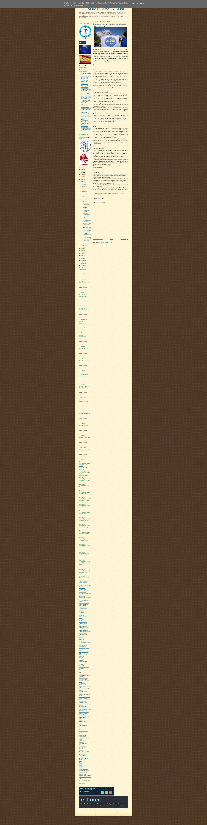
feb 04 (84, 245)
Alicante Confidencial (83, 581)
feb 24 (84, 201)
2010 (82, 260)
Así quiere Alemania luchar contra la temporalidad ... (87, 224)
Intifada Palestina (82, 701)
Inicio (111, 239)
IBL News (81, 690)
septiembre (84, 188)
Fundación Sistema (83, 679)
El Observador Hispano (86, 85)
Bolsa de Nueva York (83, 607)
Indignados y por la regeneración (83, 692)
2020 (82, 177)
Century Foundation (83, 616)
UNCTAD (81, 763)
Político (80, 739)
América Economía (83, 584)
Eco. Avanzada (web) (83, 645)
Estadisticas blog (82, 783)
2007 (82, 265)
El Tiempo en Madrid (83, 467)
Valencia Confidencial (83, 769)
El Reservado (81, 656)
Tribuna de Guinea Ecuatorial (85, 124)
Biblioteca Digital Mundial (84, 603)
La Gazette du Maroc (83, 702)
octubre (83, 186)
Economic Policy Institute (84, 648)
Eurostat (80, 669)
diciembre (84, 183)
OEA (80, 727)
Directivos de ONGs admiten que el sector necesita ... (87, 229)
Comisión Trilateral (83, 622)
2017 (82, 248)
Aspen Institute (82, 588)
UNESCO (81, 765)
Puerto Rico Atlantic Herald (85, 118)
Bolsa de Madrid (82, 605)
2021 (82, 176)
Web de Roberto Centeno (84, 770)
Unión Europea (100, 194)
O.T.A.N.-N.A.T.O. (83, 725)
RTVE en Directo (82, 746)
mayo (83, 189)
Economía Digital (82, 646)
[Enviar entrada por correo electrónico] (113, 193)
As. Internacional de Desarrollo (85, 586)
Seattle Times (81, 748)
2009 (82, 262)
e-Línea (80, 643)
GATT (80, 682)
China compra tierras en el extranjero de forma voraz (87, 239)
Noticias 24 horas (82, 723)
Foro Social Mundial (83, 673)
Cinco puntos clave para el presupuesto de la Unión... (87, 234)
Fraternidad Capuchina (83, 678)
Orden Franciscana (82, 735)
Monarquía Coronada (83, 713)
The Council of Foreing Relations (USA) (83, 755)
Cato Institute (81, 615)
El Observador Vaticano (86, 93)
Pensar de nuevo (82, 736)
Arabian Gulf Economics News (86, 74)
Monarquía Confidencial (84, 712)
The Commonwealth (83, 752)
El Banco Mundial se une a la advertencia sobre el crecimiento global (86, 77)
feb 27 (84, 196)
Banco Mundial (82, 596)
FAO (80, 671)
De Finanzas (81, 641)
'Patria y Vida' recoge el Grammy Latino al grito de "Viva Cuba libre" (86, 83)
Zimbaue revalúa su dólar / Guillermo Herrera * (86, 102)
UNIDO (80, 767)
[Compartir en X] (119, 193)
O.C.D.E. (81, 724)
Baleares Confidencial (83, 590)
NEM (82, 104)
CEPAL (80, 618)
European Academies (83, 665)
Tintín (80, 761)
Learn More (135, 3)
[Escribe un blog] (117, 193)
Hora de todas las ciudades (84, 688)
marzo (83, 191)
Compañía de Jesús (83, 626)
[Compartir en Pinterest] (123, 193)
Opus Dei (81, 733)
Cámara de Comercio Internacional (83, 609)
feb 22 (84, 243)
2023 (82, 174)
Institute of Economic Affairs (84, 697)
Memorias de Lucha (83, 710)
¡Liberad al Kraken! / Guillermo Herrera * (85, 121)
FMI (80, 672)
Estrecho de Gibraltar (83, 661)
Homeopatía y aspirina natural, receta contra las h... (86, 215)
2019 (82, 179)
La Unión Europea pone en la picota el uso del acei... (87, 220)
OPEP (80, 732)
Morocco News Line (83, 714)
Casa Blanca (81, 612)
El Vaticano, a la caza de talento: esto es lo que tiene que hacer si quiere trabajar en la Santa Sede (86, 96)
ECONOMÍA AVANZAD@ (102, 8)
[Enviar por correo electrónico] (115, 193)
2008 (82, 263)
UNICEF (81, 766)
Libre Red (81, 705)
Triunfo (80, 762)
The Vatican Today (82, 759)
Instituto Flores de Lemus (84, 699)
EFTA (80, 649)
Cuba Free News (84, 80)
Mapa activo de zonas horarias (85, 709)
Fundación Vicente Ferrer (84, 680)
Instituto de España (83, 698)
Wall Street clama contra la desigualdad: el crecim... (86, 209)
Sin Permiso (81, 750)
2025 (82, 171)
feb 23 (84, 241)
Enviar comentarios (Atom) (105, 242)
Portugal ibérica (84, 112)
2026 (82, 169)
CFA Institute (81, 620)
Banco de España (82, 592)
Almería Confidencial (83, 582)
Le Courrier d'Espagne (83, 703)
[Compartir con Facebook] (121, 193)
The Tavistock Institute (83, 758)
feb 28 (84, 194)
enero (83, 247)
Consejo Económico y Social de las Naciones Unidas (85, 632)
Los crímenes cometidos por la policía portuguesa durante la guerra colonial (86, 115)
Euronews (81, 664)
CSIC (80, 638)
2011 (82, 258)
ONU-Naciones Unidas (83, 731)
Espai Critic (81, 657)
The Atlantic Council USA (84, 751)
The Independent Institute (84, 757)
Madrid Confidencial (83, 706)
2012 (82, 257)
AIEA (80, 579)
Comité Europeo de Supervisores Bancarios (83, 624)
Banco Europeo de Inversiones (85, 594)
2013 (82, 255)
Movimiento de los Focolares (84, 716)
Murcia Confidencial (83, 717)
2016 (82, 250)
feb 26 (84, 198)
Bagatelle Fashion (82, 589)
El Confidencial (82, 650)
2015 (82, 252)
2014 (82, 253)
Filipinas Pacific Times (85, 100)
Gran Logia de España (83, 684)
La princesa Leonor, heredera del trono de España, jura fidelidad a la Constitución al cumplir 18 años (86, 89)
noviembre (84, 184)
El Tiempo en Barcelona (83, 475)
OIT (80, 728)
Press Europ (81, 742)
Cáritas (80, 611)
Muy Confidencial (82, 721)
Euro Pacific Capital (83, 663)
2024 (82, 172)
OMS (80, 729)
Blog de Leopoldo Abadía (84, 604)
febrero (83, 193)
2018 (82, 181)
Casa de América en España (84, 613)
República (81, 744)
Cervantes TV (82, 619)
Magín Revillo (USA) (83, 707)
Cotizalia (81, 637)
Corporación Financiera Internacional (83, 635)
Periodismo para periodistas (84, 737)
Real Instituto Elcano (83, 743)
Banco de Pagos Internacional (85, 593)
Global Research (82, 683)
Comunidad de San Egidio (84, 627)
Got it (142, 3)
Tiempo (81, 466)
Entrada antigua (124, 239)
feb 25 (84, 199)
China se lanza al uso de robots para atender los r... (87, 204)
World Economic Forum (83, 772)
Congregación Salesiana (83, 630)
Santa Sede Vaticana (83, 747)
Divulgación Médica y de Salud (85, 642)
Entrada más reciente (98, 239)
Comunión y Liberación (83, 629)
